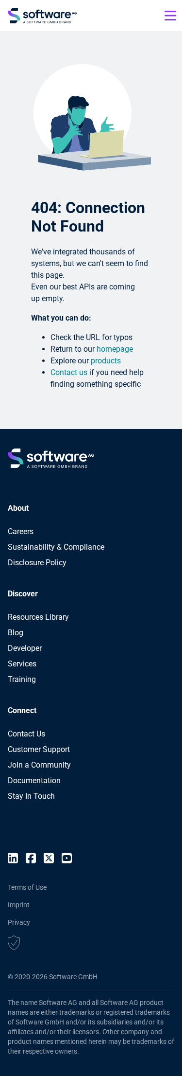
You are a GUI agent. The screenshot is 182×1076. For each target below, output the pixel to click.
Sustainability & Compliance (56, 547)
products (106, 360)
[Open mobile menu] (170, 15)
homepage (115, 349)
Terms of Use (27, 887)
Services (22, 663)
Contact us (68, 372)
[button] (14, 944)
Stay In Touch (31, 796)
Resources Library (38, 617)
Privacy (19, 922)
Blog (15, 632)
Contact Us (26, 733)
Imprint (19, 905)
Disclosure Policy (37, 562)
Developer (25, 648)
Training (22, 679)
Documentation (34, 780)
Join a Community (39, 765)
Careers (20, 531)
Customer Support (39, 749)
